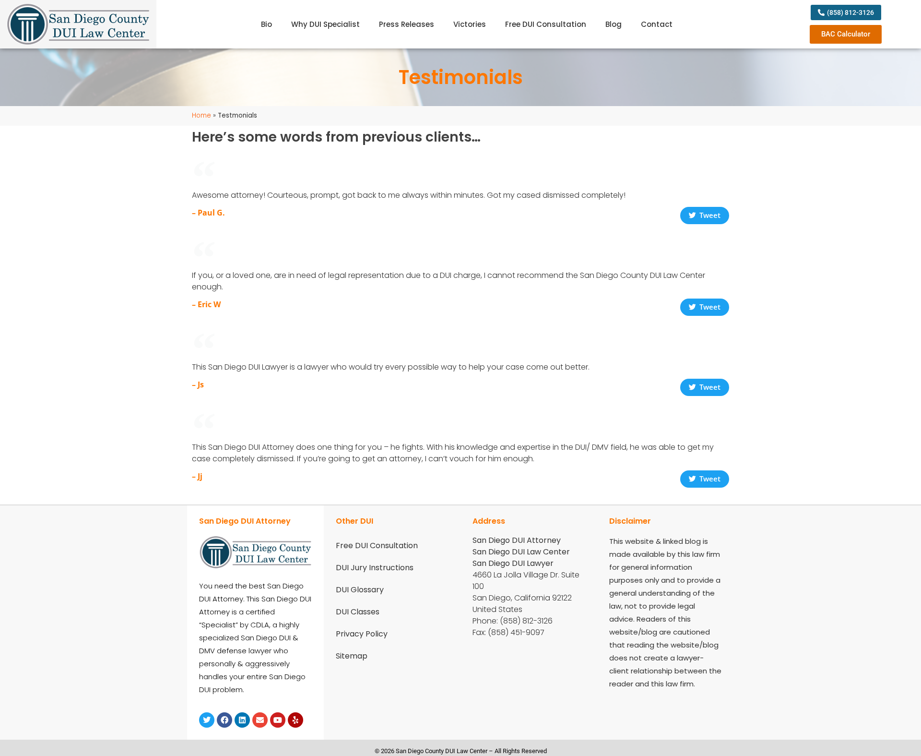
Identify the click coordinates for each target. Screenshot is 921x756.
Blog (613, 24)
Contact (657, 24)
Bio (266, 24)
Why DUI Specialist (325, 24)
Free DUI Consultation (545, 24)
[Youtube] (277, 720)
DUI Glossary (360, 589)
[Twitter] (206, 720)
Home (201, 115)
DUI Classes (357, 611)
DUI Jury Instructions (374, 567)
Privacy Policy (362, 633)
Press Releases (406, 24)
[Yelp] (295, 720)
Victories (469, 24)
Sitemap (351, 655)
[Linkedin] (242, 720)
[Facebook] (224, 720)
